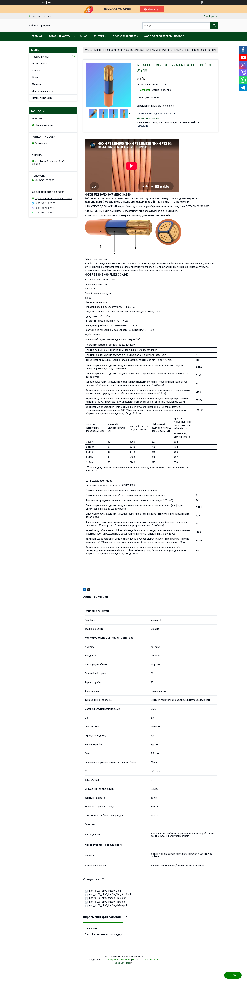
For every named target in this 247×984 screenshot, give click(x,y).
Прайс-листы (39, 63)
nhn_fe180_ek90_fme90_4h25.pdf (107, 898)
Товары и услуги (60, 36)
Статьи (36, 70)
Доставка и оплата (125, 36)
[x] (88, 589)
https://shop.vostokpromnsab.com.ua (53, 198)
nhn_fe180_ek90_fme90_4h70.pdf (107, 901)
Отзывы (36, 84)
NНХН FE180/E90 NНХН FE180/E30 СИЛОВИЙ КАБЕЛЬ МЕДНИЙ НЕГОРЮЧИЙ (137, 50)
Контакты (100, 36)
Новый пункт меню (42, 98)
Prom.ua (139, 956)
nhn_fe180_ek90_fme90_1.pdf (105, 890)
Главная (37, 36)
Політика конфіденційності (145, 960)
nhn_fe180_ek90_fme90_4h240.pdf (108, 905)
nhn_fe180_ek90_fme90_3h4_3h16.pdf (110, 894)
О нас (83, 36)
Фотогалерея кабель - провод (164, 36)
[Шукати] (214, 25)
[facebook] (84, 589)
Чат (235, 975)
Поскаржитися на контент (119, 960)
